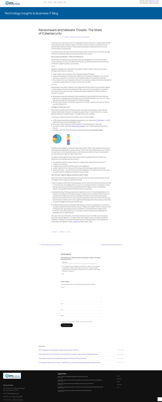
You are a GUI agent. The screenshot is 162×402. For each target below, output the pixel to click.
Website (62, 315)
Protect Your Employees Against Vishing (111, 244)
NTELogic (66, 36)
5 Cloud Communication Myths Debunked (51, 244)
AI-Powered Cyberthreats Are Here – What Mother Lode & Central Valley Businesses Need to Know (69, 362)
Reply (63, 273)
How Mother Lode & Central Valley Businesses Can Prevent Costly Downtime (63, 358)
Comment (63, 287)
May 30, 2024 (64, 262)
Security (76, 36)
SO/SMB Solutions (85, 36)
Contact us (76, 222)
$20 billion (101, 120)
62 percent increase (78, 126)
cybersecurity (55, 231)
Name (62, 303)
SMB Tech (80, 36)
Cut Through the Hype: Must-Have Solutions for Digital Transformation (75, 390)
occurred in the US (97, 130)
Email (62, 309)
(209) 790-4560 (154, 3)
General (72, 36)
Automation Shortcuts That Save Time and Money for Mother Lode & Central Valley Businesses (68, 354)
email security (62, 231)
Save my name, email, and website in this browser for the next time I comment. (77, 321)
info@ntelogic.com (13, 393)
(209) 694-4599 (153, 1)
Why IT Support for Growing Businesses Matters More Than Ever (59, 350)
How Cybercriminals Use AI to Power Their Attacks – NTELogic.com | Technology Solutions (79, 263)
